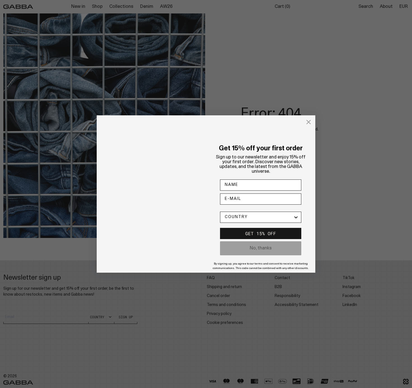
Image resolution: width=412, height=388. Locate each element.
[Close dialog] (308, 122)
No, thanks (261, 248)
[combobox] (259, 217)
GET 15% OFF (260, 233)
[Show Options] (296, 217)
